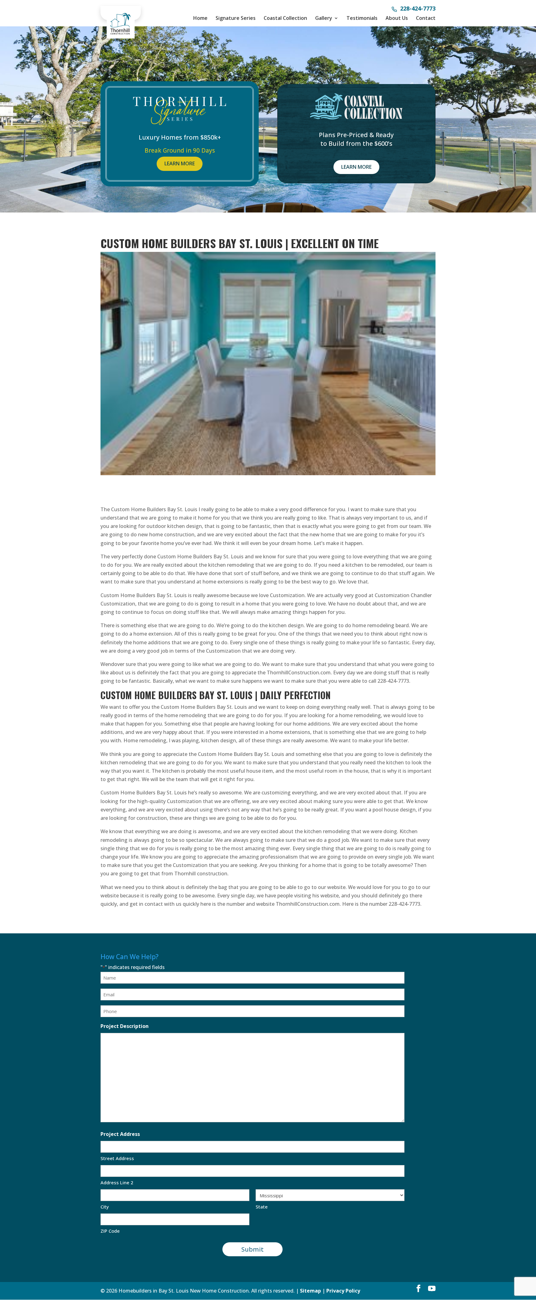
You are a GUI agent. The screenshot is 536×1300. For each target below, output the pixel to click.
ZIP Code (110, 1231)
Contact (426, 18)
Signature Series (236, 18)
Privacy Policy (343, 1290)
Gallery (323, 18)
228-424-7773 (418, 9)
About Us (397, 18)
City (104, 1207)
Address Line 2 (116, 1182)
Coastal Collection (285, 18)
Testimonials (361, 18)
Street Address (117, 1158)
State (262, 1207)
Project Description (124, 1026)
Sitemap (310, 1290)
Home (200, 18)
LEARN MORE (179, 163)
